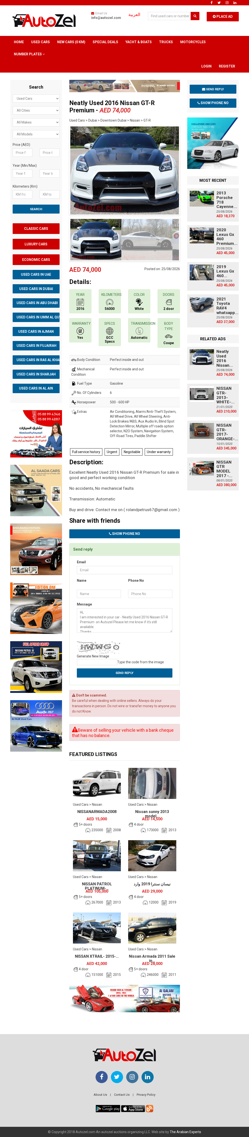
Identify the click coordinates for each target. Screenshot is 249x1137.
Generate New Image (93, 656)
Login (206, 66)
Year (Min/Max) (25, 165)
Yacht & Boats (138, 42)
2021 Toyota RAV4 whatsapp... (227, 306)
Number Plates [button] (28, 54)
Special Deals (105, 42)
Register (227, 66)
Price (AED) (21, 145)
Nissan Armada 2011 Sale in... (152, 958)
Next (187, 169)
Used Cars (40, 42)
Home (19, 42)
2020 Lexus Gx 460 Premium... (227, 236)
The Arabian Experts (185, 1132)
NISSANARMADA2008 (96, 811)
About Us (100, 1094)
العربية (134, 14)
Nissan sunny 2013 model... (152, 813)
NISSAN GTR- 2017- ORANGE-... (227, 432)
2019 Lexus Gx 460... (225, 271)
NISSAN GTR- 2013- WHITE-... (225, 395)
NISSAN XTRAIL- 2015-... (97, 956)
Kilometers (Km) (25, 186)
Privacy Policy (146, 1094)
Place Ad (224, 16)
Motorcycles (193, 42)
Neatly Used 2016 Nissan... (224, 358)
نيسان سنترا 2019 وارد (152, 884)
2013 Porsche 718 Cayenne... (226, 200)
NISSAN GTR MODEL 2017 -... (224, 469)
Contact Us (122, 1094)
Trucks (166, 42)
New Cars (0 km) (71, 42)
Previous (61, 169)
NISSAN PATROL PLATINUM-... (97, 886)
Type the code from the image (140, 662)
